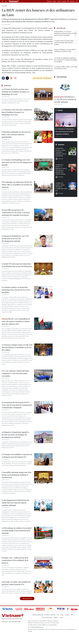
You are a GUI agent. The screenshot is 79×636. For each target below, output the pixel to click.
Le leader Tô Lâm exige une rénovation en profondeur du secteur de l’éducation (17, 265)
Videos (60, 110)
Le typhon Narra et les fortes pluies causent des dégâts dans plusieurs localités (64, 42)
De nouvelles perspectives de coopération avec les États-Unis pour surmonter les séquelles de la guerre (16, 212)
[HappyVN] (44, 609)
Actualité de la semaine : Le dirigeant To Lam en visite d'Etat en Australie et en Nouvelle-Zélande (61, 169)
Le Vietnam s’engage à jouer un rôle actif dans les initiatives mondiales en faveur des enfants (17, 347)
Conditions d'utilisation (49, 614)
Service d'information (47, 617)
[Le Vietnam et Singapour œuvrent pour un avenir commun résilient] (65, 120)
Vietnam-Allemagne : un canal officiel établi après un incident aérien (64, 50)
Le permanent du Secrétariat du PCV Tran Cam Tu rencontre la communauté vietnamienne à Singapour (17, 405)
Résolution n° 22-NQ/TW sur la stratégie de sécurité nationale (65, 99)
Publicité (56, 617)
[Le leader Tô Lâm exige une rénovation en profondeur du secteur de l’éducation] (43, 269)
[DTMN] (22, 609)
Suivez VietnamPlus (38, 78)
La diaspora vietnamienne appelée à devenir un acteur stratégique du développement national (15, 434)
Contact (61, 617)
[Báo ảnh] (34, 609)
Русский (72, 1)
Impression (11, 78)
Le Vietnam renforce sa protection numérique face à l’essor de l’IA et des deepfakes (16, 289)
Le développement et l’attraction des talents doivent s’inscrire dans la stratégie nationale (15, 502)
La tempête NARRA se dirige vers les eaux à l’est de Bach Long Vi (65, 67)
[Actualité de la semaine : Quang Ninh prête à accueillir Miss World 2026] (72, 186)
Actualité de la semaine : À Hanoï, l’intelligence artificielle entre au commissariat (60, 151)
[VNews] (61, 609)
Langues (67, 614)
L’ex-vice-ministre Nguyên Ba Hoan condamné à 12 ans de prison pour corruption (15, 373)
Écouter (61, 158)
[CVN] (12, 609)
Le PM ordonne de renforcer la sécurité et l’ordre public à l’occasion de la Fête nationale (17, 530)
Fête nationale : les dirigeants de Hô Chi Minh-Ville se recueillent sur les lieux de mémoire (17, 184)
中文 (68, 1)
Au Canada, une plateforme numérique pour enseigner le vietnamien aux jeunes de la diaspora (65, 59)
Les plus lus (61, 28)
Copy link (15, 78)
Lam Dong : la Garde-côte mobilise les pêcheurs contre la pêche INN (16, 583)
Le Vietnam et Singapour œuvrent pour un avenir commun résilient (64, 131)
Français (59, 1)
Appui (61, 614)
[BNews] (75, 609)
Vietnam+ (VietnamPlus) (14, 1)
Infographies (62, 77)
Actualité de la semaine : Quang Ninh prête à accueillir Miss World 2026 (61, 186)
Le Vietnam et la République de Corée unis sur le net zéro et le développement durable (17, 162)
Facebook (3, 78)
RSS (58, 614)
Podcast (61, 145)
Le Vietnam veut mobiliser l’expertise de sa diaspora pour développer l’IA (17, 455)
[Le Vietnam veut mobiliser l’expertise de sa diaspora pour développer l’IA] (43, 459)
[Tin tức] (68, 609)
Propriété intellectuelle (37, 614)
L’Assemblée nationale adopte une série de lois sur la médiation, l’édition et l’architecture (17, 475)
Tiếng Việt (49, 1)
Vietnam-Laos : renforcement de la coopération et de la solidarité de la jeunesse (15, 560)
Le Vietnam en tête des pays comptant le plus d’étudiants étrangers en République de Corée (17, 112)
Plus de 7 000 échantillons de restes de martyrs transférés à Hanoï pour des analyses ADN (16, 321)
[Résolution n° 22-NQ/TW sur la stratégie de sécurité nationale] (65, 87)
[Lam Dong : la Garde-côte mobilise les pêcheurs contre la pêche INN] (43, 587)
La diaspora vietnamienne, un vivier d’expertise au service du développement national (15, 238)
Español (64, 1)
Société (4, 6)
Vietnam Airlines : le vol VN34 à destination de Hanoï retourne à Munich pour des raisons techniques (65, 33)
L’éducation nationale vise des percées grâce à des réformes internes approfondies (16, 134)
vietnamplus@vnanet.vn (38, 627)
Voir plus (7, 85)
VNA (72, 614)
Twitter (7, 78)
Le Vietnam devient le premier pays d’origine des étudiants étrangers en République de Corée (15, 91)
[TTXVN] (54, 609)
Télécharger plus (27, 598)
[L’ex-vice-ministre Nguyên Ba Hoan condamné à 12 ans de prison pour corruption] (43, 376)
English (54, 1)
